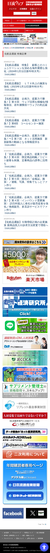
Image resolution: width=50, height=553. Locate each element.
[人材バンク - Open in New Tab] (25, 420)
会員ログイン (37, 8)
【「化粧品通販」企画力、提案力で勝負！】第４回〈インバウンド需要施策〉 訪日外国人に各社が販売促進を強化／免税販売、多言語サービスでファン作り (26, 203)
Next (44, 302)
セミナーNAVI (8, 26)
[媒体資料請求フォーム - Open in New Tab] (25, 242)
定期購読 (26, 8)
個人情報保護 (40, 532)
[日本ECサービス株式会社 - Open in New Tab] (25, 325)
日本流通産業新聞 (32, 26)
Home (7, 21)
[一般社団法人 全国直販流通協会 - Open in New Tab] (25, 374)
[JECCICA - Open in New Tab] (25, 358)
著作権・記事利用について (11, 535)
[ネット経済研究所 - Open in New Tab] (25, 302)
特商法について (28, 532)
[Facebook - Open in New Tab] (13, 513)
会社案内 (6, 532)
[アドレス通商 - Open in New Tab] (25, 341)
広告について (20, 538)
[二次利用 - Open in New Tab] (25, 454)
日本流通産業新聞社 (25, 3)
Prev (6, 302)
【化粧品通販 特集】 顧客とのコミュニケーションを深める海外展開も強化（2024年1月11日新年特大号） (25, 68)
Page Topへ (42, 524)
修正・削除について (28, 535)
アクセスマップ (16, 532)
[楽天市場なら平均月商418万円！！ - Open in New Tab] (25, 265)
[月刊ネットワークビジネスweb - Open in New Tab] (25, 439)
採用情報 (40, 538)
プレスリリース (8, 538)
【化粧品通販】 (10, 74)
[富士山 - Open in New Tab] (25, 445)
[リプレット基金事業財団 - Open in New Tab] (25, 405)
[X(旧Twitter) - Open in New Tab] (36, 513)
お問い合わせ (31, 538)
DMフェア (29, 31)
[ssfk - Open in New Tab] (25, 390)
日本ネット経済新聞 (10, 31)
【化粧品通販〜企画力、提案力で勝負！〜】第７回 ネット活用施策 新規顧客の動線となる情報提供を (25, 138)
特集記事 (30, 48)
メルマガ (16, 8)
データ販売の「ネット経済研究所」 (30, 21)
